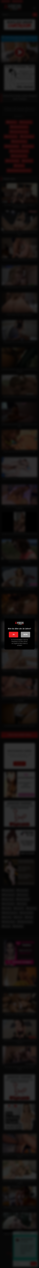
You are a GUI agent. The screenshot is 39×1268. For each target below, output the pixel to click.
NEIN (26, 634)
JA (13, 634)
